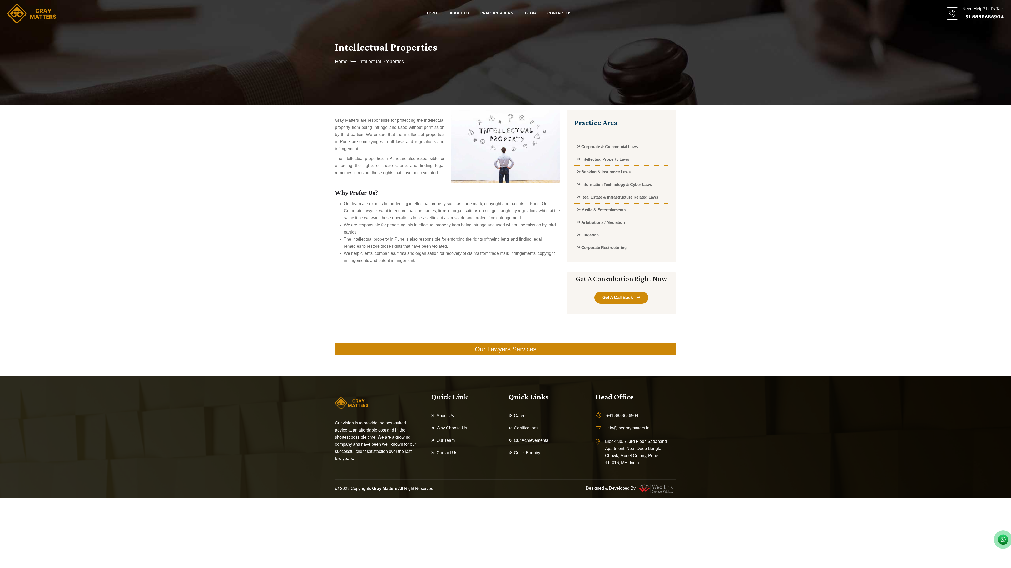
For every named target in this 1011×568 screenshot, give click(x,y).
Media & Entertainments (603, 209)
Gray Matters (384, 488)
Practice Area (495, 13)
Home (432, 13)
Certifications (526, 428)
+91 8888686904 (622, 415)
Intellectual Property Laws (605, 159)
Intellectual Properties (381, 61)
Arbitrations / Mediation (603, 222)
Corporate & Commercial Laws (609, 146)
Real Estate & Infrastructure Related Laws (619, 197)
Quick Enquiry (527, 452)
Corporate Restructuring (604, 247)
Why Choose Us (452, 428)
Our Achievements (531, 440)
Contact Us (559, 13)
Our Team (446, 440)
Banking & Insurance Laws (606, 172)
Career (520, 415)
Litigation (590, 235)
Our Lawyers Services (505, 349)
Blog (530, 13)
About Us (459, 13)
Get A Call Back (618, 297)
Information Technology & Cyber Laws (616, 184)
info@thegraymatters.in (628, 428)
